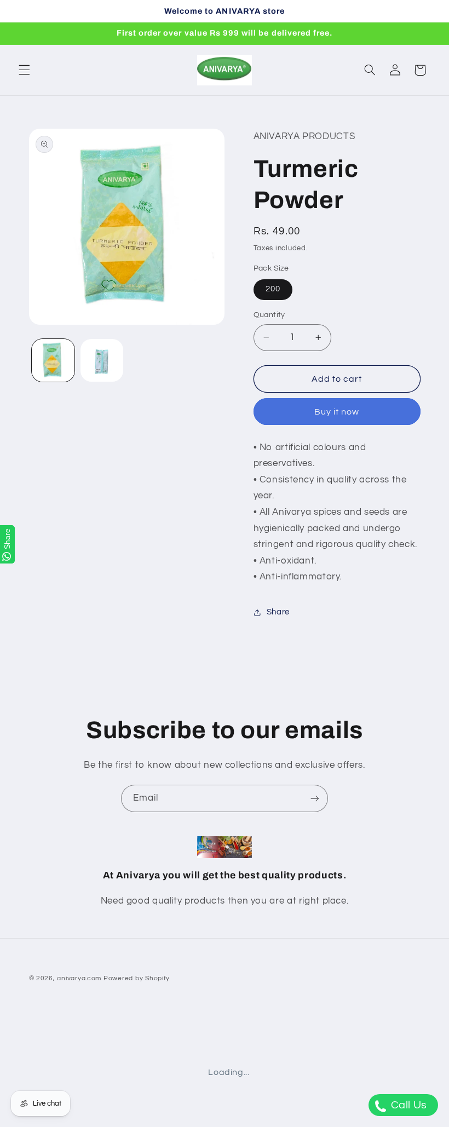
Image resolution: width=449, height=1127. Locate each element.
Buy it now (337, 411)
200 (273, 289)
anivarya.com (79, 978)
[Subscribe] (314, 798)
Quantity (269, 315)
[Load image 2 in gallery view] (101, 360)
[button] (24, 70)
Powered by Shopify (136, 978)
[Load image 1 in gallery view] (53, 360)
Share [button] (278, 612)
